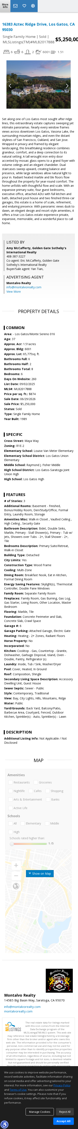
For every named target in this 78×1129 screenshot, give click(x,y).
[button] (4, 1124)
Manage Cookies (39, 1112)
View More (13, 291)
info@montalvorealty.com (23, 287)
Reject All (65, 1112)
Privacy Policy (62, 1085)
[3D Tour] (33, 6)
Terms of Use (18, 1090)
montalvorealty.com (18, 1011)
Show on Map (41, 873)
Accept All (64, 1121)
